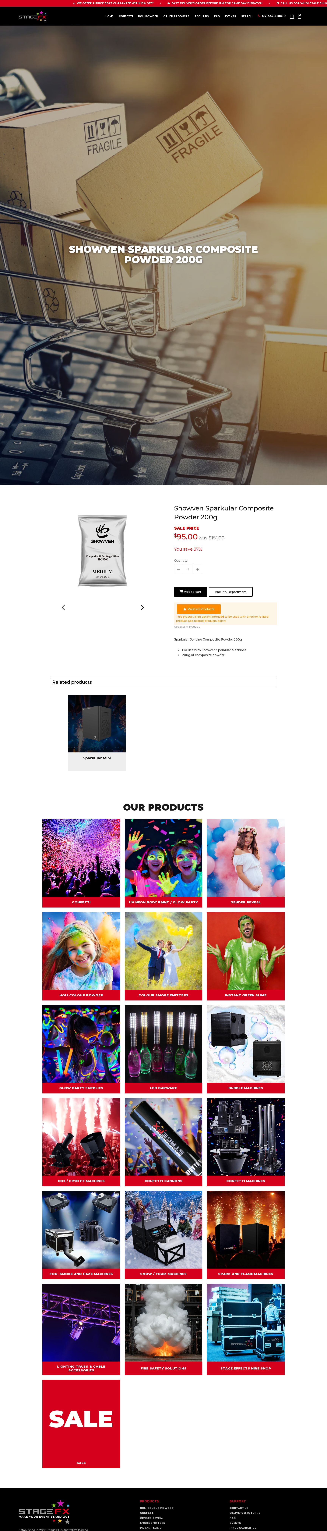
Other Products (176, 16)
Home (109, 16)
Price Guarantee (243, 1527)
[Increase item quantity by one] (197, 569)
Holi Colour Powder (156, 1507)
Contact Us (239, 1507)
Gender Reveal (152, 1517)
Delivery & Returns (245, 1512)
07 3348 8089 (274, 16)
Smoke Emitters (152, 1522)
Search (246, 16)
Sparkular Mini (97, 758)
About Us (202, 16)
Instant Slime (150, 1527)
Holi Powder (148, 16)
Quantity (180, 560)
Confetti (126, 16)
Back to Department (231, 592)
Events (230, 16)
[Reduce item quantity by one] (178, 569)
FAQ (217, 16)
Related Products (201, 609)
